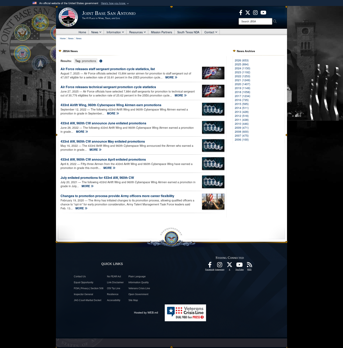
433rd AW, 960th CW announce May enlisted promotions (103, 141)
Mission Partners (161, 32)
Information (114, 32)
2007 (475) (242, 135)
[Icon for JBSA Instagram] (220, 265)
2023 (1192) (242, 72)
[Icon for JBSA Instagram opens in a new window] (255, 12)
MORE (169, 77)
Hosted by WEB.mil (146, 312)
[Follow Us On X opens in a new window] (230, 265)
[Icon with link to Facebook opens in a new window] (240, 12)
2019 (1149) (242, 88)
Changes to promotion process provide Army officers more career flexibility (117, 196)
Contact (209, 32)
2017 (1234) (242, 96)
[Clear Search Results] (142, 60)
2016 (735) (242, 100)
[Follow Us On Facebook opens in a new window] (210, 265)
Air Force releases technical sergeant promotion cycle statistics (108, 87)
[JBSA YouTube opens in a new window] (263, 12)
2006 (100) (242, 139)
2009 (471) (242, 128)
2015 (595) (242, 104)
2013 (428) (242, 112)
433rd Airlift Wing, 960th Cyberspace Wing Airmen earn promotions (111, 105)
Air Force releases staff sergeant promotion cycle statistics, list (108, 69)
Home (82, 32)
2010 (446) (242, 124)
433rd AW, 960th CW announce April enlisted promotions (103, 159)
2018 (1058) (242, 92)
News (94, 32)
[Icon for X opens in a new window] (247, 12)
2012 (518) (242, 116)
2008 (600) (242, 131)
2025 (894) (242, 64)
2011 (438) (242, 120)
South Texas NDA (188, 32)
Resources (136, 32)
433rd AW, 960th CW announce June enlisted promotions (103, 123)
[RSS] (249, 265)
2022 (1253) (242, 76)
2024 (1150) (242, 68)
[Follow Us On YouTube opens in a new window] (240, 265)
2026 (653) (242, 60)
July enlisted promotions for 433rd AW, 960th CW (97, 177)
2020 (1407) (242, 84)
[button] (115, 3)
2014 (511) (242, 108)
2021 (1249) (242, 80)
